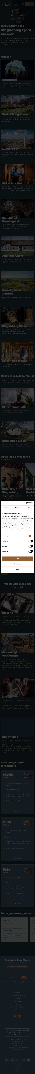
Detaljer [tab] (17, 507)
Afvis (17, 569)
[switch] (30, 541)
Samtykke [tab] (6, 507)
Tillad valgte (17, 564)
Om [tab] (29, 507)
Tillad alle (17, 558)
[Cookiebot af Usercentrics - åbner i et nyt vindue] (26, 503)
